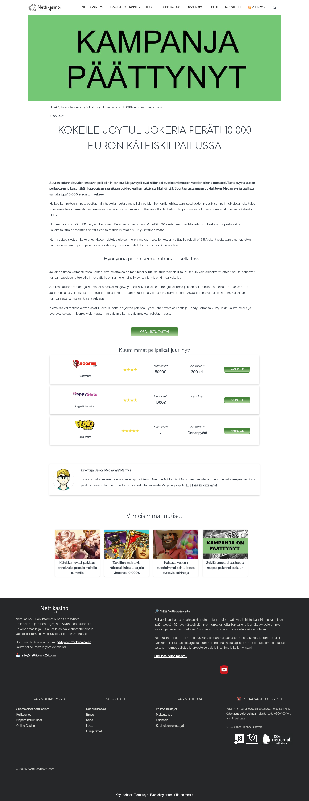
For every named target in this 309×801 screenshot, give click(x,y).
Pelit (214, 7)
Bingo (90, 714)
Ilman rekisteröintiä (125, 7)
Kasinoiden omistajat (170, 726)
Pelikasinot (23, 714)
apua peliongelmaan (245, 714)
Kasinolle (237, 369)
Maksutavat (164, 714)
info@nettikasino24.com (39, 655)
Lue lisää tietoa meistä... (170, 656)
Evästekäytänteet (162, 795)
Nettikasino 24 (92, 7)
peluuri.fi (240, 718)
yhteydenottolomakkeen (74, 642)
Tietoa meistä (185, 795)
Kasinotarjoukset (72, 107)
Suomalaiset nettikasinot (32, 709)
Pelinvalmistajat (166, 709)
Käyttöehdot (124, 795)
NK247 (54, 107)
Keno (89, 720)
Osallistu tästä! (154, 331)
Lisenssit (162, 720)
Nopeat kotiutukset (29, 720)
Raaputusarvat (96, 709)
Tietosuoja (141, 795)
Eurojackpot (94, 731)
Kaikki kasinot (171, 7)
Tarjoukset (233, 7)
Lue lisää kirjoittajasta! (201, 485)
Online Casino (25, 726)
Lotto (89, 726)
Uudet (150, 7)
